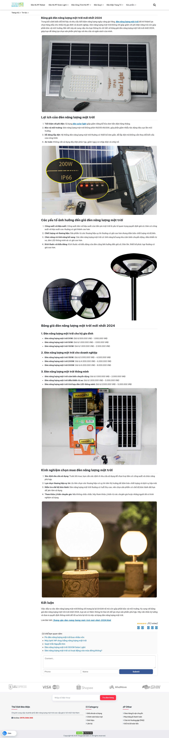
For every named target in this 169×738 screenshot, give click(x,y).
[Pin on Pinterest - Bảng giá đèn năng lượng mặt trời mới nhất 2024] (147, 628)
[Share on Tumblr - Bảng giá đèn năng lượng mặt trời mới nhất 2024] (156, 628)
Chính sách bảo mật (95, 717)
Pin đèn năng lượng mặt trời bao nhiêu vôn (64, 637)
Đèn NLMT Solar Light (58, 5)
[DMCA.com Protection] (84, 733)
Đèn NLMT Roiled (38, 5)
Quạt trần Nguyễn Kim (55, 644)
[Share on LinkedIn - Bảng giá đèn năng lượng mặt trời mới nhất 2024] (144, 628)
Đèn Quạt (98, 5)
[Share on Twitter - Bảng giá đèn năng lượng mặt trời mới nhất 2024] (142, 628)
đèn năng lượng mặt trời (127, 21)
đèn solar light (79, 124)
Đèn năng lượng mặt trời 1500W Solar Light (65, 647)
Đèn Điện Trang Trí (114, 5)
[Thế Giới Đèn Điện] (17, 5)
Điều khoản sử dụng (94, 713)
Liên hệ (89, 724)
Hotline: (23, 718)
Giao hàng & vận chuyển (133, 713)
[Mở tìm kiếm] (155, 5)
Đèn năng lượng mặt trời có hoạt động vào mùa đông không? (73, 650)
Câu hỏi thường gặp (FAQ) (134, 720)
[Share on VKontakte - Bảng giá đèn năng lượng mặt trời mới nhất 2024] (151, 628)
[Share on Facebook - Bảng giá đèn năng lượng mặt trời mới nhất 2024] (138, 628)
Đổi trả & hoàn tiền (131, 724)
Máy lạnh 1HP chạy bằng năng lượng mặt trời (66, 640)
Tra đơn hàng (108, 698)
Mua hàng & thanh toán (133, 717)
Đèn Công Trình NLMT (80, 5)
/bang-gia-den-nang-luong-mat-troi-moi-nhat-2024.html (82, 620)
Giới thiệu (90, 720)
